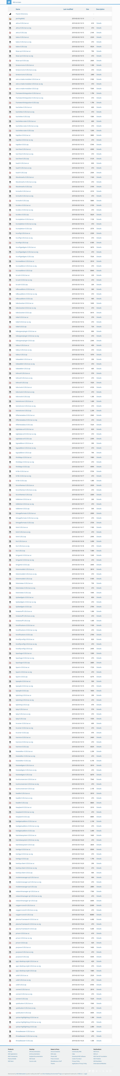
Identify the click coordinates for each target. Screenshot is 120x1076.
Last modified (68, 9)
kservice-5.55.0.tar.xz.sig (24, 742)
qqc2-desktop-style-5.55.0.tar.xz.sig (28, 966)
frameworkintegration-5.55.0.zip (27, 103)
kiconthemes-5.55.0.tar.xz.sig (26, 490)
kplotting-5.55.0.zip (22, 705)
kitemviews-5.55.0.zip (23, 593)
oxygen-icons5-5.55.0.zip (24, 915)
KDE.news (53, 1054)
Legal (85, 1074)
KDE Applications (12, 1054)
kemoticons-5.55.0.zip (23, 411)
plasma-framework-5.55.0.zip (26, 929)
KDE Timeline (97, 1059)
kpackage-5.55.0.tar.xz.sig (25, 658)
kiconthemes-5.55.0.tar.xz (25, 485)
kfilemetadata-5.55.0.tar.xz (25, 415)
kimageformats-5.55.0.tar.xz (26, 513)
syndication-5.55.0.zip (23, 1013)
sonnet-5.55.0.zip (22, 999)
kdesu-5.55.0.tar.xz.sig (24, 350)
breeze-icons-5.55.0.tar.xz (25, 65)
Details (99, 23)
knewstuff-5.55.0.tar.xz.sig (25, 616)
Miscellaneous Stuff (56, 1061)
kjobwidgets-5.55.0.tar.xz (24, 597)
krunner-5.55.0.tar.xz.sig (24, 728)
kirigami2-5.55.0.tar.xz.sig (25, 560)
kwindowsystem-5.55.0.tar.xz (26, 835)
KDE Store (96, 1051)
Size (87, 9)
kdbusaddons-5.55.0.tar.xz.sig (26, 294)
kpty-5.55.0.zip (21, 719)
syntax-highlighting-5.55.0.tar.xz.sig (28, 1022)
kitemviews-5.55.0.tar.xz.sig (25, 588)
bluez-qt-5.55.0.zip (22, 61)
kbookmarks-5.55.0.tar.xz (25, 177)
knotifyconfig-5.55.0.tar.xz (25, 639)
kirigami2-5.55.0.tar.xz (23, 555)
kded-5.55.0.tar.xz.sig (23, 322)
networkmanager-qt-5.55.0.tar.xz (27, 891)
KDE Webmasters (21, 1074)
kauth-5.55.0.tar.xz (22, 163)
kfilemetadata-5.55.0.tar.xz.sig (26, 420)
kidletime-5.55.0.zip (22, 509)
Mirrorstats (17, 2)
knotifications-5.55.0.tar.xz (25, 625)
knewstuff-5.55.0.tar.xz (24, 611)
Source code (32, 1061)
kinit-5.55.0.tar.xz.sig (23, 532)
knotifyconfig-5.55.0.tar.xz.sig (26, 644)
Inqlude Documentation (36, 1056)
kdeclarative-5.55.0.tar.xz (24, 303)
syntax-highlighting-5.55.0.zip (26, 1027)
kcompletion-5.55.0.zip (24, 229)
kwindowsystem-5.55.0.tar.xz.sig (27, 840)
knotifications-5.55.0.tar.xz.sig (26, 630)
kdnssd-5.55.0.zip (22, 383)
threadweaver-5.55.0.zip (24, 1041)
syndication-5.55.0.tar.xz (24, 1003)
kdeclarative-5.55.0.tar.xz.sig (26, 308)
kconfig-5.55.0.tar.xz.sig (24, 238)
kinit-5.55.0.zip (21, 537)
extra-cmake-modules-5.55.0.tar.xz (28, 79)
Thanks (53, 1063)
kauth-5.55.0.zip (21, 173)
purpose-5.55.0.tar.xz (23, 947)
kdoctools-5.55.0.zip (23, 397)
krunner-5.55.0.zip (22, 733)
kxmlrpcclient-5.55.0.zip (24, 873)
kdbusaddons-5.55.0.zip (24, 299)
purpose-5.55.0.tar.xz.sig (24, 952)
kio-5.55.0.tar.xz (21, 541)
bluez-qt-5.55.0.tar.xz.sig (24, 56)
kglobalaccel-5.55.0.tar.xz (25, 429)
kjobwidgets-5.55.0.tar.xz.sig (26, 602)
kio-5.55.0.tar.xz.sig (22, 546)
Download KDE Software (79, 1056)
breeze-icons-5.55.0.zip (24, 75)
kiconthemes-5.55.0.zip (24, 495)
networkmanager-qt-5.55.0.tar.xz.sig (29, 896)
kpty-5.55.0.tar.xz (22, 709)
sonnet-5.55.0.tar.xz (23, 989)
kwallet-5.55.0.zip (22, 803)
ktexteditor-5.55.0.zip (23, 761)
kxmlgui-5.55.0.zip (22, 859)
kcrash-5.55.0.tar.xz (23, 275)
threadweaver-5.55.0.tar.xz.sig (26, 1036)
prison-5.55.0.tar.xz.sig (24, 938)
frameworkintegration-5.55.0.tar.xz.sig (29, 98)
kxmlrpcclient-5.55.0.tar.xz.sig (26, 868)
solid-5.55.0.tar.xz (22, 975)
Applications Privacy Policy (79, 1063)
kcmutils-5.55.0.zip (22, 201)
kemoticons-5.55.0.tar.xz (24, 401)
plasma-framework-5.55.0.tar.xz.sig (28, 924)
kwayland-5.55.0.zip (23, 817)
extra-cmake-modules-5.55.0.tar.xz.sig (29, 84)
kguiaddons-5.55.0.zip (23, 453)
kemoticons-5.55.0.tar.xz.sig (26, 406)
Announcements (55, 1051)
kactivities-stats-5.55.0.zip (25, 130)
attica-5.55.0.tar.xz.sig (23, 28)
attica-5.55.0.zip (21, 33)
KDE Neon (11, 1061)
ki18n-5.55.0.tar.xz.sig (23, 476)
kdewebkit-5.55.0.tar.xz (24, 359)
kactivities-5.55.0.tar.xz (24, 107)
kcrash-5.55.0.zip (22, 285)
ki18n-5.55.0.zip (21, 481)
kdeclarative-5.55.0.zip (24, 313)
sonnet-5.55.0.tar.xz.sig (24, 994)
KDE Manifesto (97, 1061)
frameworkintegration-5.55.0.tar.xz (28, 93)
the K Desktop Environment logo (52, 1074)
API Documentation (34, 1051)
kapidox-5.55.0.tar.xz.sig (24, 140)
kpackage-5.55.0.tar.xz (24, 653)
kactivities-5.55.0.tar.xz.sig (25, 112)
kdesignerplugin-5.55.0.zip (25, 341)
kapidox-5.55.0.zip (22, 144)
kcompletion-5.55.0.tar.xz (25, 219)
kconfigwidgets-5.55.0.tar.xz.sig (27, 252)
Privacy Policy (76, 1061)
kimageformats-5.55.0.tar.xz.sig (27, 518)
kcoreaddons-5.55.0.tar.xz (25, 261)
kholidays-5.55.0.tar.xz (24, 457)
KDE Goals (32, 1059)
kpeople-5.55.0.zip (22, 691)
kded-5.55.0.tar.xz (22, 317)
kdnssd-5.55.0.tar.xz (23, 373)
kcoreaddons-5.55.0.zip (24, 271)
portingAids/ (20, 18)
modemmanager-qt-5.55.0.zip (26, 887)
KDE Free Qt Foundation (100, 1056)
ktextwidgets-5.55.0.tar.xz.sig (26, 770)
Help (73, 1054)
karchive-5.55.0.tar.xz (23, 149)
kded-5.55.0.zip (21, 327)
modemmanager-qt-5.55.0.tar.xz (27, 877)
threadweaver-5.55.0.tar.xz (25, 1031)
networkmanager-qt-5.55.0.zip (26, 901)
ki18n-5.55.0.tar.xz (22, 471)
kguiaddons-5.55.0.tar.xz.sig (26, 448)
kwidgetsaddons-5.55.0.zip (25, 831)
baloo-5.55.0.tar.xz (22, 37)
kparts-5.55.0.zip (21, 677)
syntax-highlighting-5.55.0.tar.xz (27, 1017)
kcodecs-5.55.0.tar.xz (23, 205)
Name (18, 9)
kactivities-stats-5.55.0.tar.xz (26, 121)
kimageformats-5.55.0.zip (25, 523)
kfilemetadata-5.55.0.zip (24, 425)
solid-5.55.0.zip (21, 985)
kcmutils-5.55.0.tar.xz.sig (24, 196)
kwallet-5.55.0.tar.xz (23, 793)
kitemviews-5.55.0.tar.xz (24, 583)
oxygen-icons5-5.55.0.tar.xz (25, 905)
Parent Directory (22, 14)
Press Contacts (55, 1059)
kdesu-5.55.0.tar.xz (22, 345)
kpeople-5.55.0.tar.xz (23, 681)
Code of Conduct (76, 1059)
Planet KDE (54, 1056)
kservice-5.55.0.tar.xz (23, 737)
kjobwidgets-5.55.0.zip (24, 607)
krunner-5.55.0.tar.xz (23, 723)
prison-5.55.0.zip (21, 943)
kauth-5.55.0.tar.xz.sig (23, 168)
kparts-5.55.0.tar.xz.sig (24, 672)
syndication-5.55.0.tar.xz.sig (25, 1008)
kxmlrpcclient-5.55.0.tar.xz (25, 863)
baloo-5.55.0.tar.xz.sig (23, 42)
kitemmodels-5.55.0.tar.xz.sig (26, 574)
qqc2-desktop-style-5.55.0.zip (26, 971)
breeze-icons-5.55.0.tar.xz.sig (26, 70)
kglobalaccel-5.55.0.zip (24, 439)
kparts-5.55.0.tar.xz (22, 667)
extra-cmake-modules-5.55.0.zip (27, 89)
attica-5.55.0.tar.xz (22, 23)
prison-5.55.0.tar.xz (22, 933)
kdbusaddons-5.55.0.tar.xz (25, 289)
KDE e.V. (95, 1054)
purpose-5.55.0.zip (22, 957)
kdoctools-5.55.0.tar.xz (24, 387)
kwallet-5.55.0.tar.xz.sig (24, 798)
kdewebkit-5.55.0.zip (23, 369)
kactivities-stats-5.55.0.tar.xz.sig (27, 126)
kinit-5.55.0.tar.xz (22, 527)
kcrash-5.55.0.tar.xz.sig (24, 280)
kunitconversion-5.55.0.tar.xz (26, 779)
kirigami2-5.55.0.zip (23, 565)
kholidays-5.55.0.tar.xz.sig (25, 462)
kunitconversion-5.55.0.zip (25, 789)
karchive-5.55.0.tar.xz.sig (24, 154)
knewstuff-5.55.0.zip (23, 621)
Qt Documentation (34, 1054)
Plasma (10, 1051)
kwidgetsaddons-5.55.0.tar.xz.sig (27, 826)
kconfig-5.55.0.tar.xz (23, 233)
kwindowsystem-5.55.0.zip (25, 845)
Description (100, 9)
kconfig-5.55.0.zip (22, 243)
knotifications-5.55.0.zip (24, 635)
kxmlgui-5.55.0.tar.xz (23, 849)
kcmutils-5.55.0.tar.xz (23, 191)
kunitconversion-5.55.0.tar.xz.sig (27, 784)
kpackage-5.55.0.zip (23, 663)
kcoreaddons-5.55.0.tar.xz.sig (26, 266)
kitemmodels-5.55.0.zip (24, 579)
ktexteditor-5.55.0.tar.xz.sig (25, 756)
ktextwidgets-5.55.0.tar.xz (25, 765)
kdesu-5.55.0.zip (21, 355)
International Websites (99, 1063)
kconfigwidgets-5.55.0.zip (25, 257)
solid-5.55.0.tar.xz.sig (23, 980)
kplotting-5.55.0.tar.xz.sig (25, 700)
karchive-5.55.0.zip (22, 159)
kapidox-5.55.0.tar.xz (23, 135)
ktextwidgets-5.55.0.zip (24, 775)
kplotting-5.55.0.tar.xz (23, 695)
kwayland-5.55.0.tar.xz (24, 807)
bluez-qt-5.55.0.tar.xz (23, 51)
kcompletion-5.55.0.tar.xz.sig (26, 224)
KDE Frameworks (12, 1056)
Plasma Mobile (12, 1059)
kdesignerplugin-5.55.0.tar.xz (26, 331)
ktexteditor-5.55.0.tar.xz (24, 751)
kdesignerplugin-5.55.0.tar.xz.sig (27, 336)
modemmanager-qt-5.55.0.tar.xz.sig (28, 882)
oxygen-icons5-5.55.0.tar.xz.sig (26, 910)
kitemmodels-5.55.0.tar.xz (25, 569)
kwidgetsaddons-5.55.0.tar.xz (26, 821)
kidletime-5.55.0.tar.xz (23, 499)
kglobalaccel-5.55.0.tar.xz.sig (26, 434)
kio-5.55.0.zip (20, 551)
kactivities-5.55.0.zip (23, 117)
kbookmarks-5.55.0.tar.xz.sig (26, 182)
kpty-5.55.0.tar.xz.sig (23, 714)
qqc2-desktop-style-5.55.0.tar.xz (27, 961)
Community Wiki (76, 1051)
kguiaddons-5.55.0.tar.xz (24, 443)
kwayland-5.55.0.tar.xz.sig (25, 812)
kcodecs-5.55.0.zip (22, 215)
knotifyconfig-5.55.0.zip (24, 649)
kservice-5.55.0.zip (22, 747)
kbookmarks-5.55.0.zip (24, 187)
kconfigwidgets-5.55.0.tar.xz (26, 247)
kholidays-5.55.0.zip (23, 467)
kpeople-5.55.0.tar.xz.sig (24, 686)
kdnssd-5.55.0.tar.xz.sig (24, 378)
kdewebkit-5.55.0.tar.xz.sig (25, 364)
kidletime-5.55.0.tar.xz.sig (25, 504)
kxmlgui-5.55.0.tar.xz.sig (24, 854)
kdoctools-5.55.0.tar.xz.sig (25, 392)
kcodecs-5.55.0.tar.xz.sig (24, 210)
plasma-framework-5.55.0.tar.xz (27, 919)
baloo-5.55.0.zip (21, 47)
